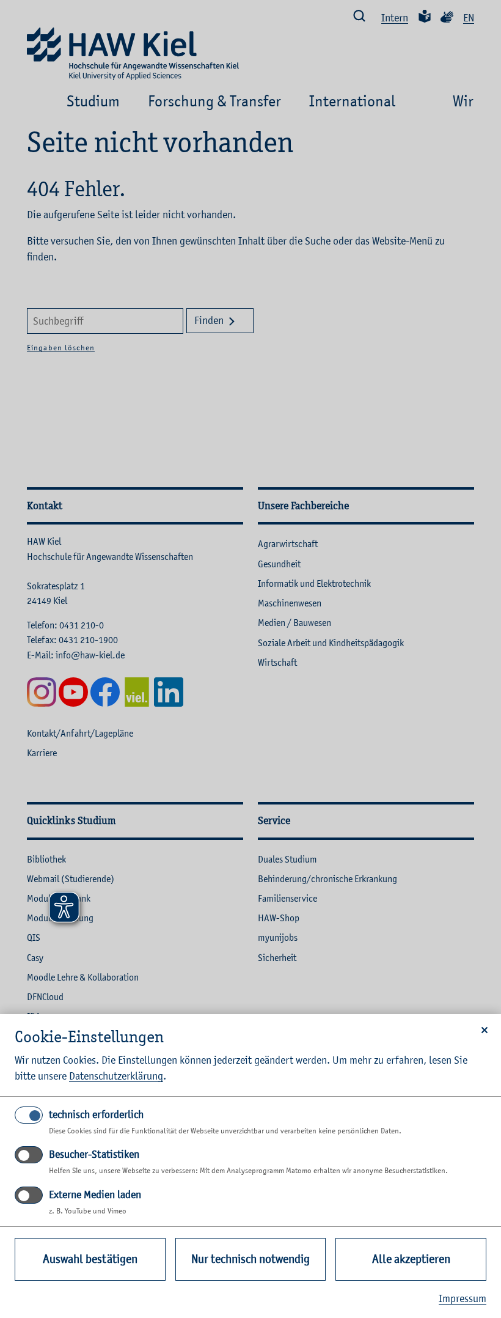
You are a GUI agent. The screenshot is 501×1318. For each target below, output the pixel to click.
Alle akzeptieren (411, 1259)
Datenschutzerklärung (116, 1076)
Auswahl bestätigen (90, 1259)
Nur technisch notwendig (250, 1259)
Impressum (462, 1298)
